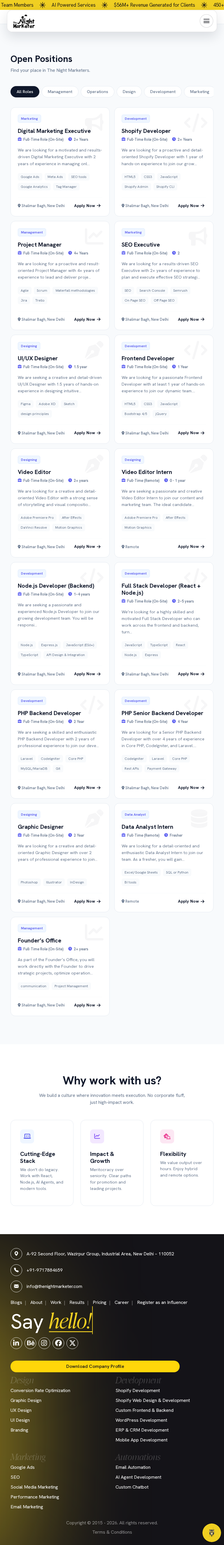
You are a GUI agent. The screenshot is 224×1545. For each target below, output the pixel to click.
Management (60, 91)
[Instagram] (44, 1343)
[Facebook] (58, 1343)
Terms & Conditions (112, 1532)
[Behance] (30, 1343)
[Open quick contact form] (211, 1532)
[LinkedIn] (16, 1343)
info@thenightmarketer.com (54, 1286)
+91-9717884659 (45, 1270)
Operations (97, 91)
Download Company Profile (95, 1366)
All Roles (25, 91)
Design (129, 91)
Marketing (199, 91)
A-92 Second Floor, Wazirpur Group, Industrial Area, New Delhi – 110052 (100, 1254)
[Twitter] (72, 1343)
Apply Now (84, 205)
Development (163, 91)
